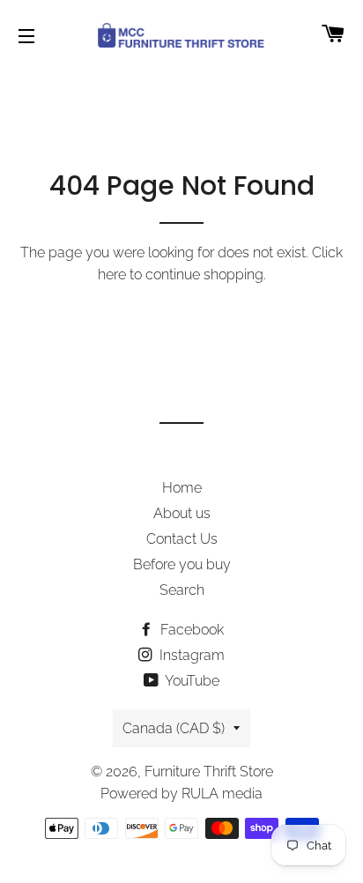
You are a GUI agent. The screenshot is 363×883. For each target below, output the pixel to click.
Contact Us (182, 539)
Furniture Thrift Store (208, 771)
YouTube (190, 680)
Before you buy (182, 564)
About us (182, 513)
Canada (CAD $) (173, 728)
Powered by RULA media (181, 793)
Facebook (190, 629)
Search (181, 590)
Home (182, 487)
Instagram (190, 655)
